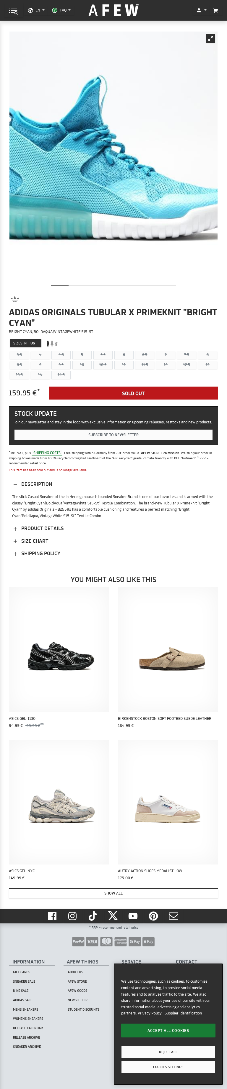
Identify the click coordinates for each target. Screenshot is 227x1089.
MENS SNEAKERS (25, 1009)
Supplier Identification (183, 1013)
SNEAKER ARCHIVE (27, 1047)
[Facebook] (53, 916)
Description (36, 484)
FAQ (63, 10)
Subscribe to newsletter (113, 434)
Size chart (34, 541)
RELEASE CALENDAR (28, 1028)
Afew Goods (77, 991)
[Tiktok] (93, 916)
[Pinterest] (154, 916)
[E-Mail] (174, 916)
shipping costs (47, 453)
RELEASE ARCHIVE (26, 1037)
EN (38, 10)
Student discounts (83, 1009)
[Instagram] (73, 916)
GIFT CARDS (21, 972)
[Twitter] (113, 916)
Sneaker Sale (24, 981)
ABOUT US (75, 972)
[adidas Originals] (15, 299)
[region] (168, 1024)
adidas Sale (22, 1000)
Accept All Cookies (168, 1030)
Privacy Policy (150, 1013)
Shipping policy (40, 553)
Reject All (168, 1052)
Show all (113, 893)
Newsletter (77, 1000)
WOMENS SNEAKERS (28, 1019)
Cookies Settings (168, 1067)
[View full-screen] (210, 38)
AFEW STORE (113, 10)
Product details (42, 528)
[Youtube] (134, 916)
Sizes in (24, 343)
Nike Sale (20, 991)
